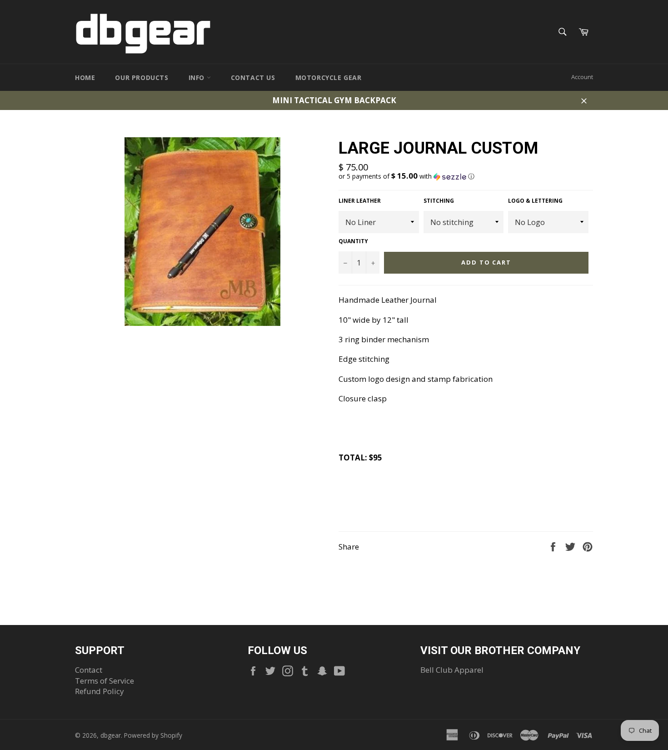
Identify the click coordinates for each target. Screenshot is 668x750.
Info (198, 77)
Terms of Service (104, 680)
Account (582, 77)
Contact (88, 670)
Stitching (439, 201)
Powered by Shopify (153, 735)
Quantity (353, 241)
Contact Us (253, 77)
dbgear (110, 735)
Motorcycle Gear (328, 77)
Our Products (141, 77)
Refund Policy (99, 691)
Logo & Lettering (535, 201)
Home (85, 77)
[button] (466, 176)
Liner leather (360, 201)
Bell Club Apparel (452, 670)
